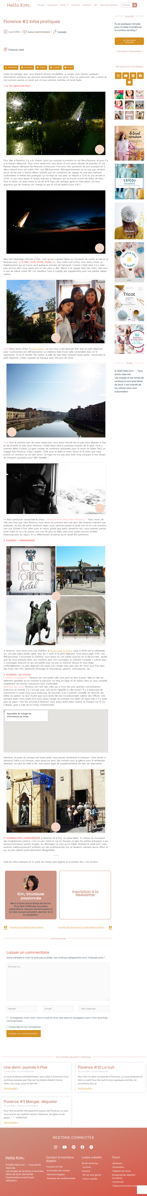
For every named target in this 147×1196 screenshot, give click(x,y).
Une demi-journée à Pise (25, 1067)
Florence (13, 49)
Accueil (41, 5)
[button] (11, 67)
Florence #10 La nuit (96, 1067)
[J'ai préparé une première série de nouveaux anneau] (139, 94)
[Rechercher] (134, 5)
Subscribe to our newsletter (24, 1027)
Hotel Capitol (37, 348)
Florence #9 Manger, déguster (30, 1101)
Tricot (63, 5)
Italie (21, 49)
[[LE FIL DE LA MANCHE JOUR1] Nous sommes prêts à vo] (119, 115)
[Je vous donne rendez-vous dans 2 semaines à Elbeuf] (129, 115)
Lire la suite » (11, 1088)
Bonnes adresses (109, 5)
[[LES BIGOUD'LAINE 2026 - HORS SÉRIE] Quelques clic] (139, 115)
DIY (95, 5)
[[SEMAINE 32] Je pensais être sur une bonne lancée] (129, 104)
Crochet (87, 5)
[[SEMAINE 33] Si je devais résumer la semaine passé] (119, 94)
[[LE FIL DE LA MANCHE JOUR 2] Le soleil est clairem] (139, 104)
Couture (75, 5)
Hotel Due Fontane (62, 650)
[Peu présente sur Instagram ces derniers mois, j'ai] (119, 104)
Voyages (62, 31)
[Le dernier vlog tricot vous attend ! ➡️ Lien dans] (129, 94)
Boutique (52, 5)
